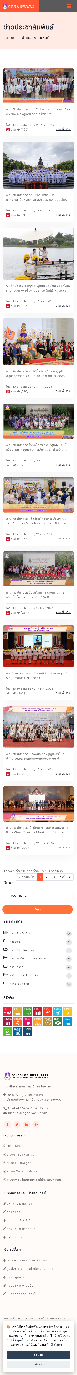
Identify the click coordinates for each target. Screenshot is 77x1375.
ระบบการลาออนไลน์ (21, 1154)
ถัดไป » (65, 877)
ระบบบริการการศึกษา (22, 1171)
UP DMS (13, 1146)
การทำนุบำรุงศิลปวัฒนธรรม (40, 958)
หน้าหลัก (10, 38)
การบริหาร (40, 966)
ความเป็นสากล (40, 983)
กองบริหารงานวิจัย (20, 1285)
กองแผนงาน (15, 1237)
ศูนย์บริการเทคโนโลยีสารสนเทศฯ (30, 1268)
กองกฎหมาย (16, 1277)
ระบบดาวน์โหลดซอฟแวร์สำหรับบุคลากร (34, 1179)
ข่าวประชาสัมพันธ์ (36, 38)
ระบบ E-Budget (19, 1163)
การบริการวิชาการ (39, 950)
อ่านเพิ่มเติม (63, 129)
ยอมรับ (38, 1354)
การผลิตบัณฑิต (40, 933)
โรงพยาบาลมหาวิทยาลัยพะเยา (28, 1260)
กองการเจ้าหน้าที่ (19, 1220)
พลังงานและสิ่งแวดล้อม (39, 975)
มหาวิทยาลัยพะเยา (19, 1203)
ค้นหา (38, 909)
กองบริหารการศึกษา (21, 1229)
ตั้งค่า (58, 1345)
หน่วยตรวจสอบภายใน (22, 1294)
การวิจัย (39, 941)
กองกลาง (13, 1212)
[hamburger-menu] (69, 6)
